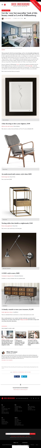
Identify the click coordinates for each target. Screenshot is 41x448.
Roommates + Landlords (18, 407)
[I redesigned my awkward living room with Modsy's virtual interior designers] (20, 334)
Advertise (25, 442)
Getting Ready (30, 408)
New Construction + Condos (6, 408)
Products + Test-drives (5, 422)
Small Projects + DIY (18, 420)
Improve (16, 339)
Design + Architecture (32, 339)
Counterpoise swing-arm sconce (8, 275)
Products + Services (5, 339)
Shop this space (6, 10)
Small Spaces (17, 419)
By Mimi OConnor (8, 18)
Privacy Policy (19, 444)
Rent (15, 404)
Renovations (16, 421)
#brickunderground (24, 389)
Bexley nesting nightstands (7, 225)
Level (18, 64)
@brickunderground (17, 389)
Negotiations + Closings (31, 407)
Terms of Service (26, 444)
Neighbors (3, 419)
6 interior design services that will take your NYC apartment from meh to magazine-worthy (7, 342)
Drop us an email (24, 319)
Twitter (33, 398)
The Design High (29, 65)
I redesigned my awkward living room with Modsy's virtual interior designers (20, 342)
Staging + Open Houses (31, 406)
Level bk (3, 49)
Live (2, 417)
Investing (3, 407)
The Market (3, 406)
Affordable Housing (18, 406)
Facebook (31, 398)
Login (37, 444)
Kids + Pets (3, 420)
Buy (2, 404)
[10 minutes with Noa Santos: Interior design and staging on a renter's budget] (33, 334)
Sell (28, 404)
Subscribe (32, 433)
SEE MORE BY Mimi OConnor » (7, 360)
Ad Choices (32, 444)
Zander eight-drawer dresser (7, 312)
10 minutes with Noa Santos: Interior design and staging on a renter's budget (33, 342)
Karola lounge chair (5, 176)
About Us (16, 442)
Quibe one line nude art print (7, 126)
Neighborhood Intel (4, 421)
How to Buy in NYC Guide (5, 413)
